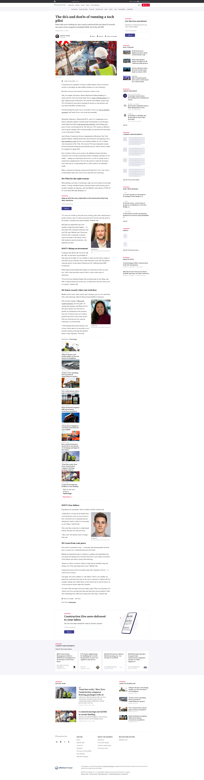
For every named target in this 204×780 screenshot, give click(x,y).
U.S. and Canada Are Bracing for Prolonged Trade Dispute (134, 195)
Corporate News (83, 9)
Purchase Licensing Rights (84, 751)
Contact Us (80, 745)
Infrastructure (99, 9)
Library (83, 5)
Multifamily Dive (75, 1)
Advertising (101, 740)
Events (88, 5)
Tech (115, 9)
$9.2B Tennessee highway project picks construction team (139, 53)
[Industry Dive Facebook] (60, 742)
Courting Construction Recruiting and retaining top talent (138, 98)
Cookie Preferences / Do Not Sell (118, 774)
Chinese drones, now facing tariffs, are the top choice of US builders (138, 689)
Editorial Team (81, 742)
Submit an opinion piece (104, 745)
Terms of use (93, 774)
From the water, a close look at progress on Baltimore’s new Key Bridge (134, 205)
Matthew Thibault (65, 35)
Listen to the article (71, 81)
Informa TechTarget (108, 766)
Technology (72, 602)
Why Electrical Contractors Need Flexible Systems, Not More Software (136, 272)
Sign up (147, 5)
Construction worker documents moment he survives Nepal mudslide (136, 214)
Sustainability (121, 9)
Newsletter (80, 748)
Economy (91, 9)
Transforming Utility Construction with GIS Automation (135, 264)
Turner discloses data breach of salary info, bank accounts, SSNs (139, 70)
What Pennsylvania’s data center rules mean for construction (140, 80)
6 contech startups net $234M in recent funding (93, 713)
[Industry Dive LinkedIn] (56, 742)
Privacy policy (85, 774)
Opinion (77, 5)
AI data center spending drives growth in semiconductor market (137, 699)
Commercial (74, 9)
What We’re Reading (82, 756)
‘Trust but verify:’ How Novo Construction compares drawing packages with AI (92, 692)
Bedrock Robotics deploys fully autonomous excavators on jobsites (138, 718)
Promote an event (133, 250)
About (78, 740)
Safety (111, 9)
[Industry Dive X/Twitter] (64, 742)
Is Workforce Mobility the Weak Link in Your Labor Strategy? (137, 117)
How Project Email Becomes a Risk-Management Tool (138, 107)
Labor (106, 9)
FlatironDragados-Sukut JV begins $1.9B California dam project (140, 61)
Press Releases (95, 5)
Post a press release (133, 179)
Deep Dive (71, 5)
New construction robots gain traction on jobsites (138, 709)
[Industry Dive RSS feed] (68, 742)
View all (125, 125)
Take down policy (103, 774)
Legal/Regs (130, 9)
